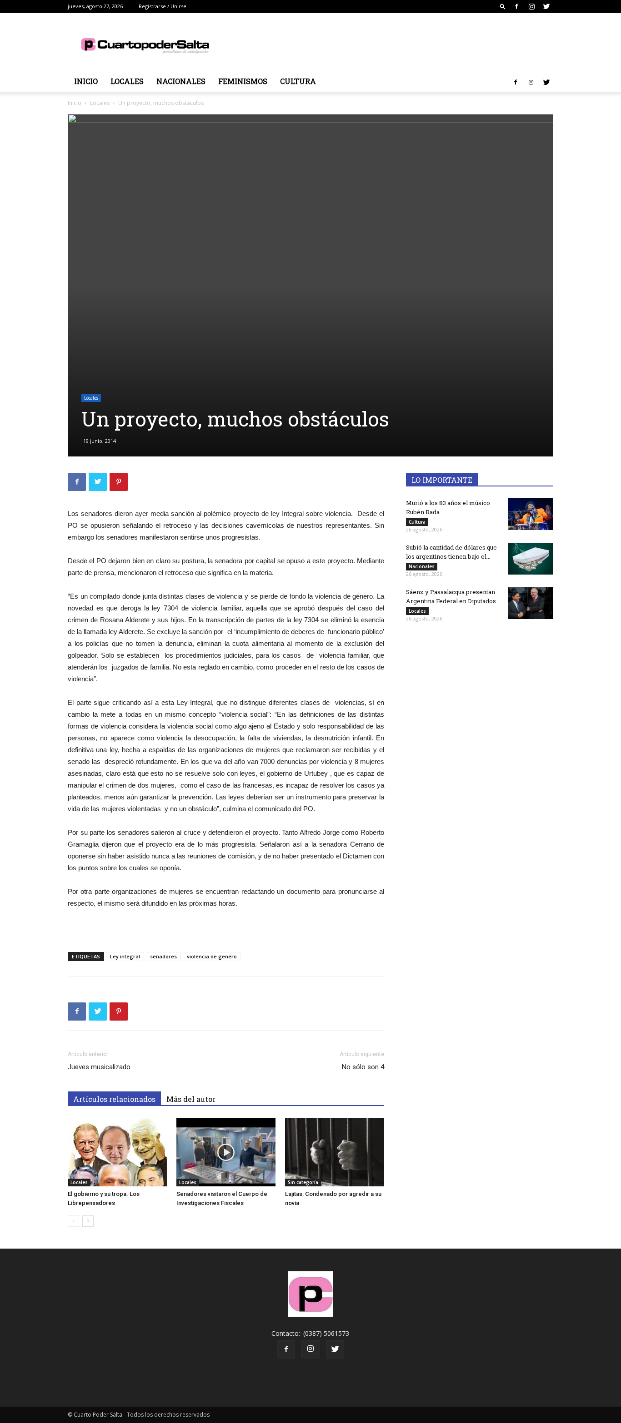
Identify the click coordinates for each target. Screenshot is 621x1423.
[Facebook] (516, 6)
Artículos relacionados (114, 1099)
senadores (163, 956)
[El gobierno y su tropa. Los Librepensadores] (117, 1152)
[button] (503, 6)
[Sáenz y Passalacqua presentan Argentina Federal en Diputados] (530, 603)
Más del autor (190, 1099)
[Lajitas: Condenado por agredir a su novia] (334, 1152)
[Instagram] (531, 6)
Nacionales (180, 81)
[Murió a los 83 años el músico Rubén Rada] (530, 514)
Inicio (86, 81)
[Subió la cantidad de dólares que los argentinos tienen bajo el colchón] (530, 559)
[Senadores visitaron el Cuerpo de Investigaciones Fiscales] (225, 1152)
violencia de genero (212, 956)
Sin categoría (303, 1182)
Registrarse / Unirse (162, 6)
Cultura (298, 81)
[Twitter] (546, 6)
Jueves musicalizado (99, 1067)
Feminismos (242, 81)
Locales (127, 81)
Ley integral (125, 956)
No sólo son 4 (363, 1067)
